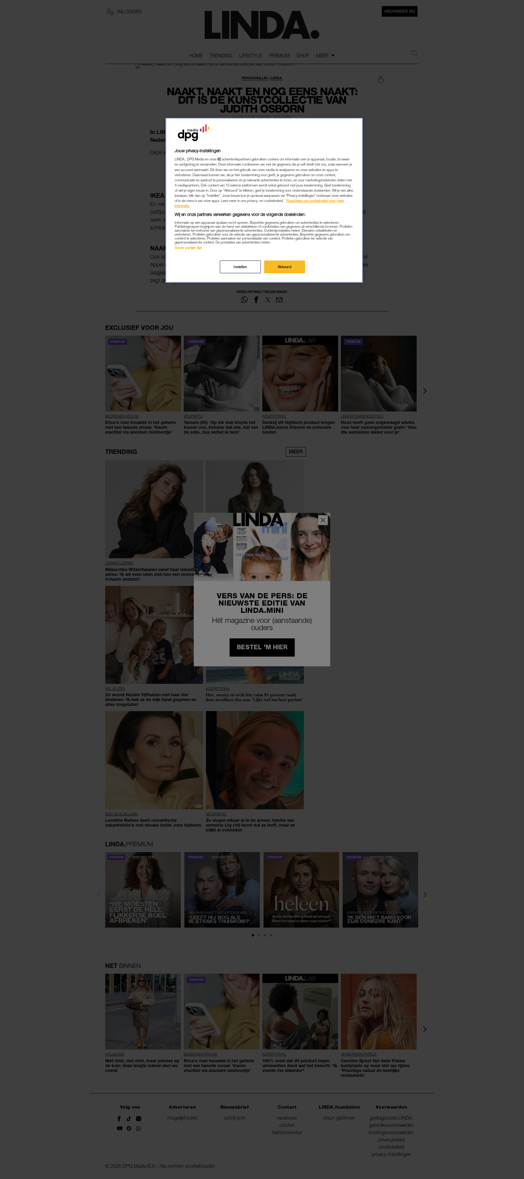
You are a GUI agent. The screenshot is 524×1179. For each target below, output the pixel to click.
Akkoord (285, 267)
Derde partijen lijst (188, 248)
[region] (264, 200)
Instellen (240, 267)
